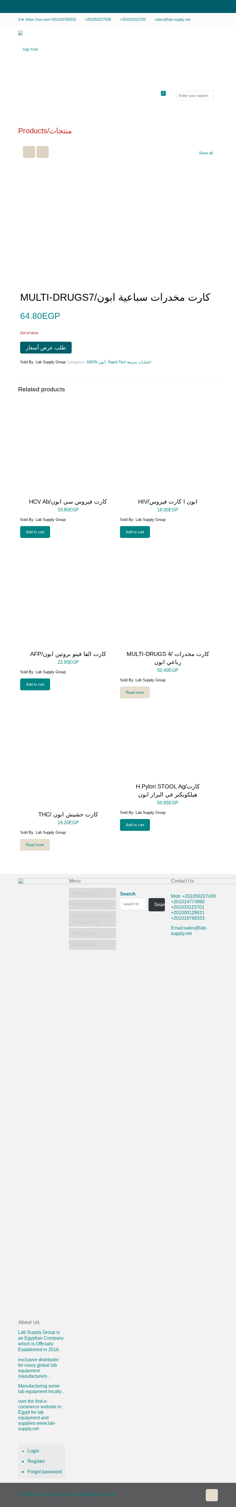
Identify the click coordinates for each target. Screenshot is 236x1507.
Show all (206, 153)
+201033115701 (133, 19)
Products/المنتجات (90, 904)
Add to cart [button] (35, 532)
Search (128, 893)
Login (33, 1450)
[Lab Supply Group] (28, 49)
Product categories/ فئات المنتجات (92, 919)
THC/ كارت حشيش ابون (68, 814)
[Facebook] (215, 19)
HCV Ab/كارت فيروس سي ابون (68, 501)
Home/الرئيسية (87, 893)
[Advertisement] (194, 1035)
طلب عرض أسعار (46, 348)
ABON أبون (96, 362)
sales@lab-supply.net (173, 19)
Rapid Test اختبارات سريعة (129, 362)
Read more (135, 692)
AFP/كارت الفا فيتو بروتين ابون (68, 654)
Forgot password (45, 1471)
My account (84, 944)
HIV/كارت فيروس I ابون (167, 501)
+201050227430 (98, 19)
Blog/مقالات (84, 933)
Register (36, 1461)
